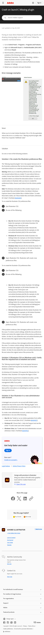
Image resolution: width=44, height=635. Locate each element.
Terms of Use (31, 626)
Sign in (39, 3)
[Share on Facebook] (13, 500)
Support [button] (5, 603)
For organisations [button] (8, 598)
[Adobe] (10, 3)
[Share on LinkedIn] (25, 500)
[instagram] (8, 622)
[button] (33, 2)
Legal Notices (6, 466)
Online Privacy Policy (19, 466)
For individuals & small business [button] (13, 589)
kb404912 (25, 431)
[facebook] (4, 622)
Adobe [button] (5, 607)
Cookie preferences (8, 629)
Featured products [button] (8, 612)
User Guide (10, 542)
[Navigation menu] (3, 3)
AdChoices (7, 631)
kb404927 (34, 420)
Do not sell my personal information (23, 629)
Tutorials (9, 545)
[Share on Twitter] (19, 500)
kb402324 (18, 198)
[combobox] (22, 17)
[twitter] (11, 622)
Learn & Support (11, 537)
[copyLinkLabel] (31, 500)
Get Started (10, 540)
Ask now (9, 564)
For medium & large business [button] (12, 594)
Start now (9, 576)
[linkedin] (15, 622)
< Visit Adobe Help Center (13, 533)
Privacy (25, 626)
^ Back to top (38, 529)
